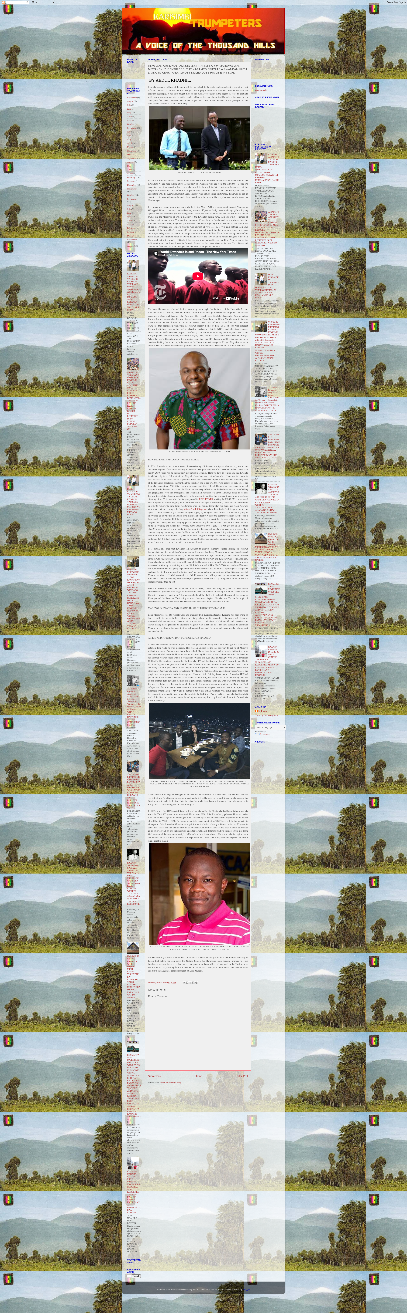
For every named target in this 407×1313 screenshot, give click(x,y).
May (129, 112)
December (131, 184)
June (129, 108)
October (130, 124)
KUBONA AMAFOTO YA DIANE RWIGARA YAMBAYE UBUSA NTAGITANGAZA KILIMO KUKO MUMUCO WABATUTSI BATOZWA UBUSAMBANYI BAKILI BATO (133, 291)
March (130, 120)
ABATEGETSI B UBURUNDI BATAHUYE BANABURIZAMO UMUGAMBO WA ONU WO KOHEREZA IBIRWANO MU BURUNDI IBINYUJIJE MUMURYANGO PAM (134, 791)
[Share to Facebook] (193, 982)
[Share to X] (190, 982)
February (131, 177)
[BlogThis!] (187, 982)
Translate (265, 734)
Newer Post (154, 1076)
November (132, 150)
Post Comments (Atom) (170, 1082)
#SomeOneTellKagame (195, 509)
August (130, 101)
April (129, 116)
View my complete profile (266, 715)
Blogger (246, 1289)
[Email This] (184, 982)
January (130, 181)
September (132, 97)
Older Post (241, 1076)
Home (198, 1076)
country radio (261, 89)
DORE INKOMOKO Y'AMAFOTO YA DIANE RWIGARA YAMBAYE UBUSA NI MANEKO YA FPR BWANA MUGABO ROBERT (133, 501)
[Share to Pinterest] (196, 982)
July (129, 105)
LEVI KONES (206, 499)
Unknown (263, 711)
